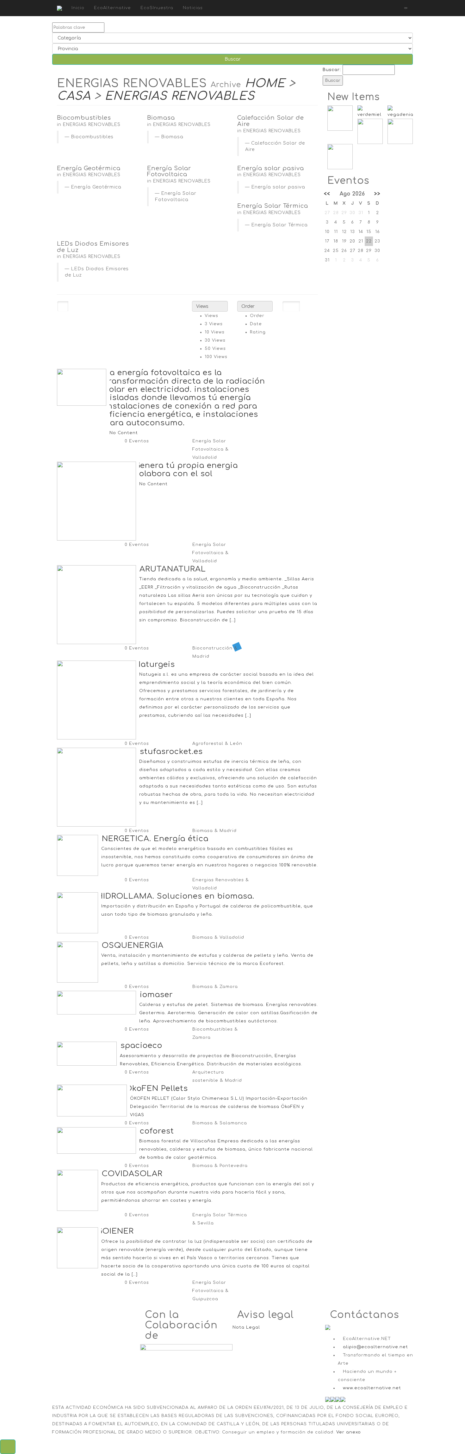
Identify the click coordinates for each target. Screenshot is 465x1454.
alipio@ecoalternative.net (375, 1347)
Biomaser (153, 994)
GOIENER (115, 1231)
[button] (8, 1446)
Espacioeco (138, 1045)
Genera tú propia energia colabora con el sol (186, 469)
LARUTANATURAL (170, 569)
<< (327, 194)
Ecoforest (154, 1131)
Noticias (193, 8)
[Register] (393, 8)
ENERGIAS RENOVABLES (180, 96)
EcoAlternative (112, 8)
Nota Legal (246, 1327)
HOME (265, 83)
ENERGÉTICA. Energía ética (152, 839)
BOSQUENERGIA (130, 945)
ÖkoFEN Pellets (156, 1088)
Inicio (77, 8)
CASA (73, 96)
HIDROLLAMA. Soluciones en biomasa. (175, 896)
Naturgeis (154, 664)
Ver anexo (348, 1432)
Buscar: (332, 70)
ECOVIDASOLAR (129, 1174)
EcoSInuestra (156, 8)
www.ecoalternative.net (372, 1388)
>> (377, 194)
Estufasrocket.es (168, 751)
